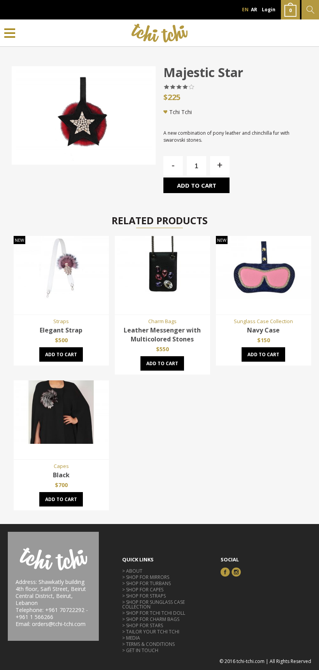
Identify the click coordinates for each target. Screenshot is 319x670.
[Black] (61, 441)
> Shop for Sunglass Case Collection (153, 604)
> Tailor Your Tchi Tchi (150, 631)
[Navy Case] (263, 296)
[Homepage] (159, 32)
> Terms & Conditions (148, 644)
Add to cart (196, 185)
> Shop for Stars (142, 625)
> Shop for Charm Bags (150, 619)
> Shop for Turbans (146, 583)
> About (132, 571)
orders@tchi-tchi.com (59, 624)
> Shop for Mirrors (145, 577)
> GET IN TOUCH (140, 650)
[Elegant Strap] (61, 296)
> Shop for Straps (144, 596)
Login (268, 9)
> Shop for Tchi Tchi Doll (153, 613)
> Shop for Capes (142, 589)
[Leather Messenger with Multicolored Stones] (162, 296)
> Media (131, 638)
